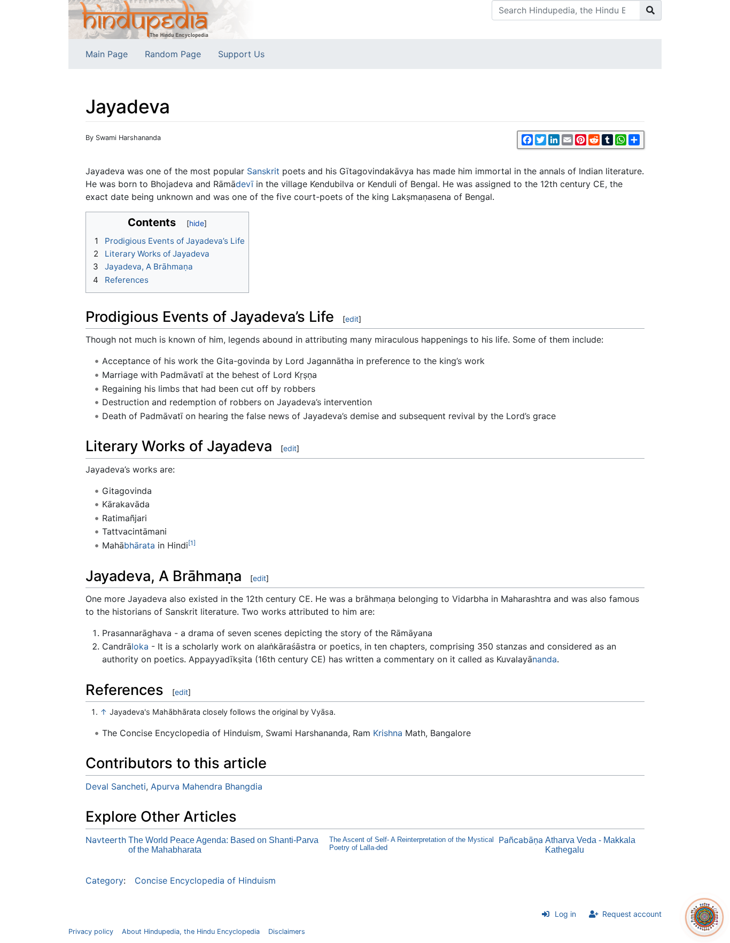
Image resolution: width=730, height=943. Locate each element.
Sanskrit (263, 171)
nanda (544, 659)
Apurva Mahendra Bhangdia (206, 786)
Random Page (173, 54)
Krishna (387, 733)
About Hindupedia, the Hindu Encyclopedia (191, 931)
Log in (565, 913)
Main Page (107, 54)
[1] (192, 543)
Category (104, 880)
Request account (632, 913)
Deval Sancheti (116, 786)
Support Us (241, 54)
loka (140, 646)
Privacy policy (90, 931)
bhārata (139, 545)
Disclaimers (286, 931)
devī (244, 184)
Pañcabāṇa (521, 839)
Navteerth (106, 839)
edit (352, 318)
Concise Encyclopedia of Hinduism (205, 880)
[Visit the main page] (161, 18)
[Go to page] (651, 10)
